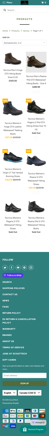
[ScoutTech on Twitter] (5, 267)
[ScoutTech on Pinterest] (25, 267)
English (8, 393)
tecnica (26, 31)
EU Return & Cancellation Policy (19, 321)
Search (7, 282)
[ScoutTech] (24, 2)
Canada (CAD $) (27, 393)
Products (15, 31)
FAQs (5, 307)
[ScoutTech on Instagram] (31, 267)
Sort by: (6, 37)
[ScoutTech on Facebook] (12, 267)
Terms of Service (13, 347)
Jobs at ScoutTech (14, 353)
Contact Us (10, 294)
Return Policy (11, 313)
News (5, 300)
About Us (8, 341)
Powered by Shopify (10, 403)
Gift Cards (9, 360)
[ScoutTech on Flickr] (35, 267)
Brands (7, 335)
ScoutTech (13, 400)
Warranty (9, 329)
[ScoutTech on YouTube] (19, 267)
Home (5, 31)
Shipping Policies (13, 288)
